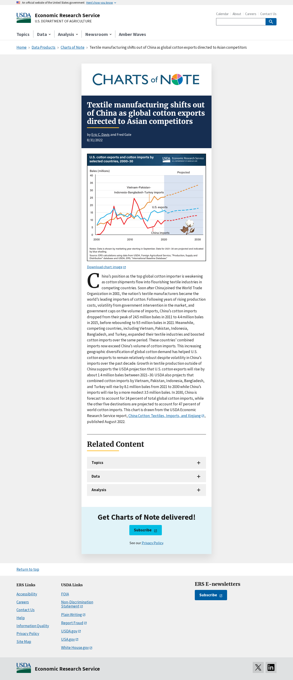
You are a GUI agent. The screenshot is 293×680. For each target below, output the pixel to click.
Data (96, 476)
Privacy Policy (152, 543)
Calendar (222, 13)
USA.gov (68, 639)
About (237, 13)
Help (20, 617)
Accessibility (26, 594)
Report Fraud (72, 622)
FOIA (65, 594)
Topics (23, 34)
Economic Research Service (67, 15)
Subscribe (143, 530)
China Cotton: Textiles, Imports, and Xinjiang (164, 415)
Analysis (99, 489)
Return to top (27, 569)
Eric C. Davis (100, 134)
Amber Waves (132, 34)
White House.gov (75, 647)
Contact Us (268, 13)
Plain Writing (71, 614)
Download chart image (104, 267)
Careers (250, 13)
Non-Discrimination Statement (77, 604)
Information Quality (32, 625)
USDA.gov (69, 631)
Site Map (23, 641)
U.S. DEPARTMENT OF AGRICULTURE (63, 21)
